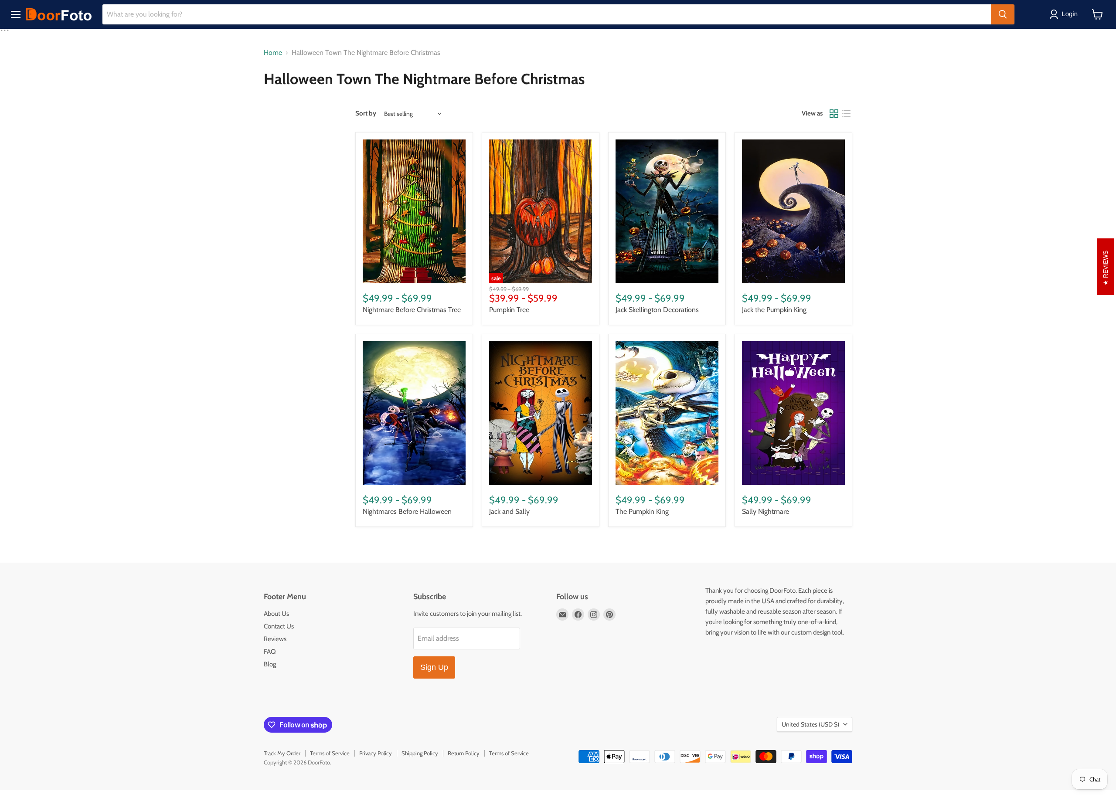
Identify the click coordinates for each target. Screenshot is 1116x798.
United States (810, 724)
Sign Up (434, 667)
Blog (270, 664)
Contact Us (279, 626)
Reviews (275, 639)
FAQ (270, 651)
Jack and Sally (509, 511)
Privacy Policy (375, 753)
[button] (1065, 14)
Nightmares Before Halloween (407, 511)
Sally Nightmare (765, 511)
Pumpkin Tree (509, 310)
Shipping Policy (419, 753)
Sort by (365, 113)
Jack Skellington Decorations (657, 310)
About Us (276, 614)
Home (273, 53)
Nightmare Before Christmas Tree (412, 310)
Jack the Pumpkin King (774, 310)
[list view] (846, 114)
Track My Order (282, 753)
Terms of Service (330, 753)
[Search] (1002, 14)
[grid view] (834, 114)
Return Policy (464, 753)
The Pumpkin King (642, 511)
